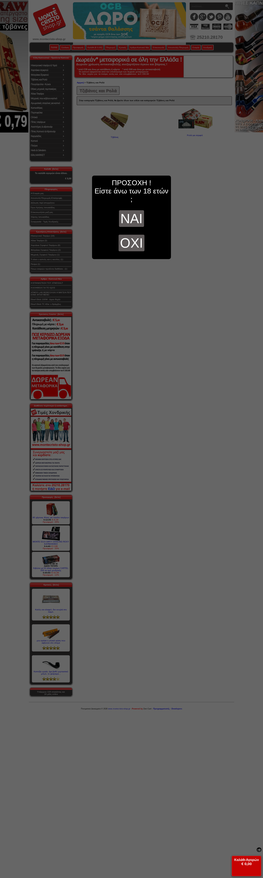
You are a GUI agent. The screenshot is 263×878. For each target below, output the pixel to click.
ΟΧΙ (131, 243)
